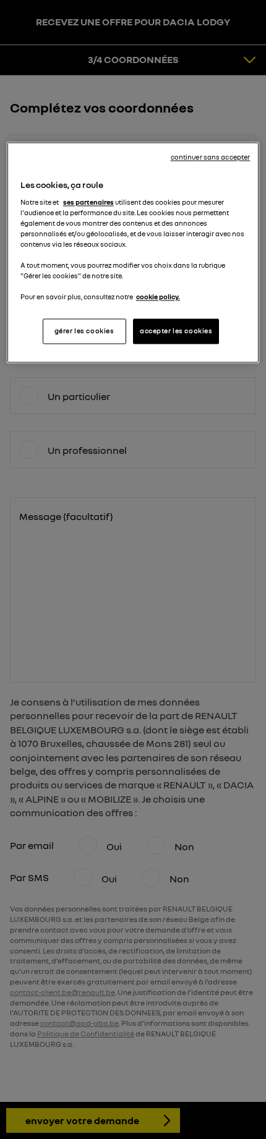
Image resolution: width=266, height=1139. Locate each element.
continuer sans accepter (211, 157)
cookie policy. (158, 297)
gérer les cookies (84, 330)
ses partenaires (88, 202)
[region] (133, 253)
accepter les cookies (176, 330)
